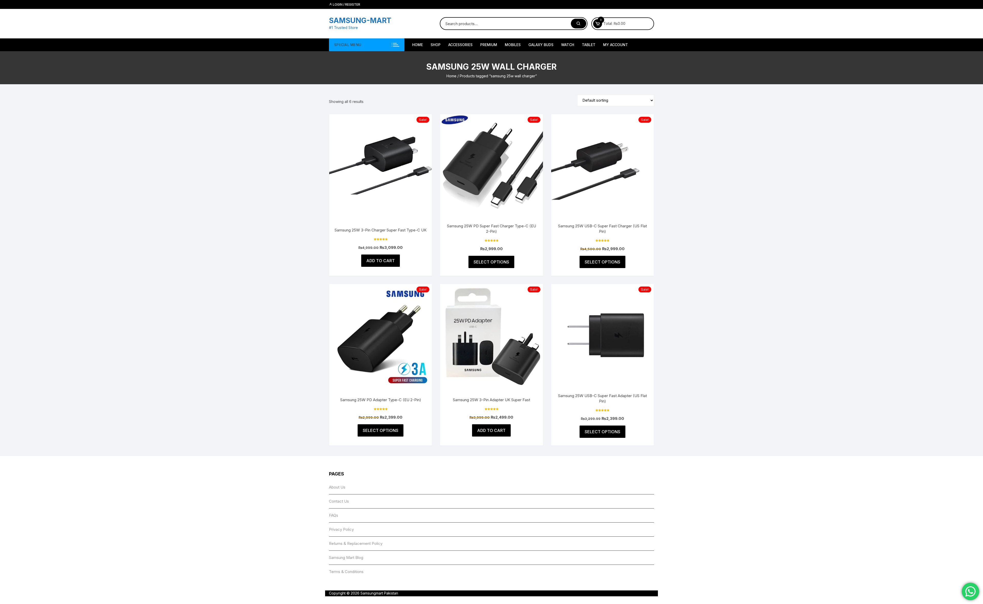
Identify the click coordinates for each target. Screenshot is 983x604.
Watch (567, 45)
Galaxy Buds (540, 45)
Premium (488, 45)
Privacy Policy (341, 529)
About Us (337, 487)
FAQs (333, 515)
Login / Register (346, 4)
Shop (436, 45)
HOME (417, 45)
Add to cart (380, 260)
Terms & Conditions (346, 571)
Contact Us (339, 501)
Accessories (460, 45)
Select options (491, 261)
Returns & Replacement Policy (355, 543)
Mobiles (513, 45)
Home (451, 76)
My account (615, 45)
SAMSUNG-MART (360, 20)
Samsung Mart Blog (346, 557)
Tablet (588, 45)
